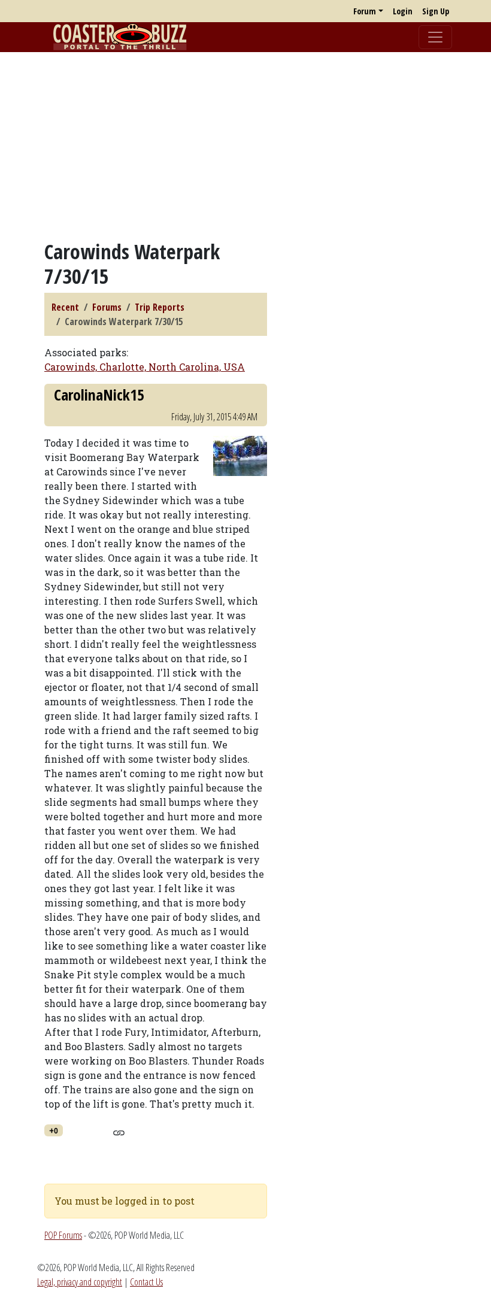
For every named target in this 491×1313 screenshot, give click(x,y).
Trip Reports (159, 307)
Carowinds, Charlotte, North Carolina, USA (144, 366)
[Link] (119, 1131)
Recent (65, 307)
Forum (364, 11)
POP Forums (63, 1235)
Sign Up (435, 11)
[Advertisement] (245, 145)
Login (403, 11)
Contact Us (146, 1281)
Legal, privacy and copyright (79, 1281)
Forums (107, 307)
